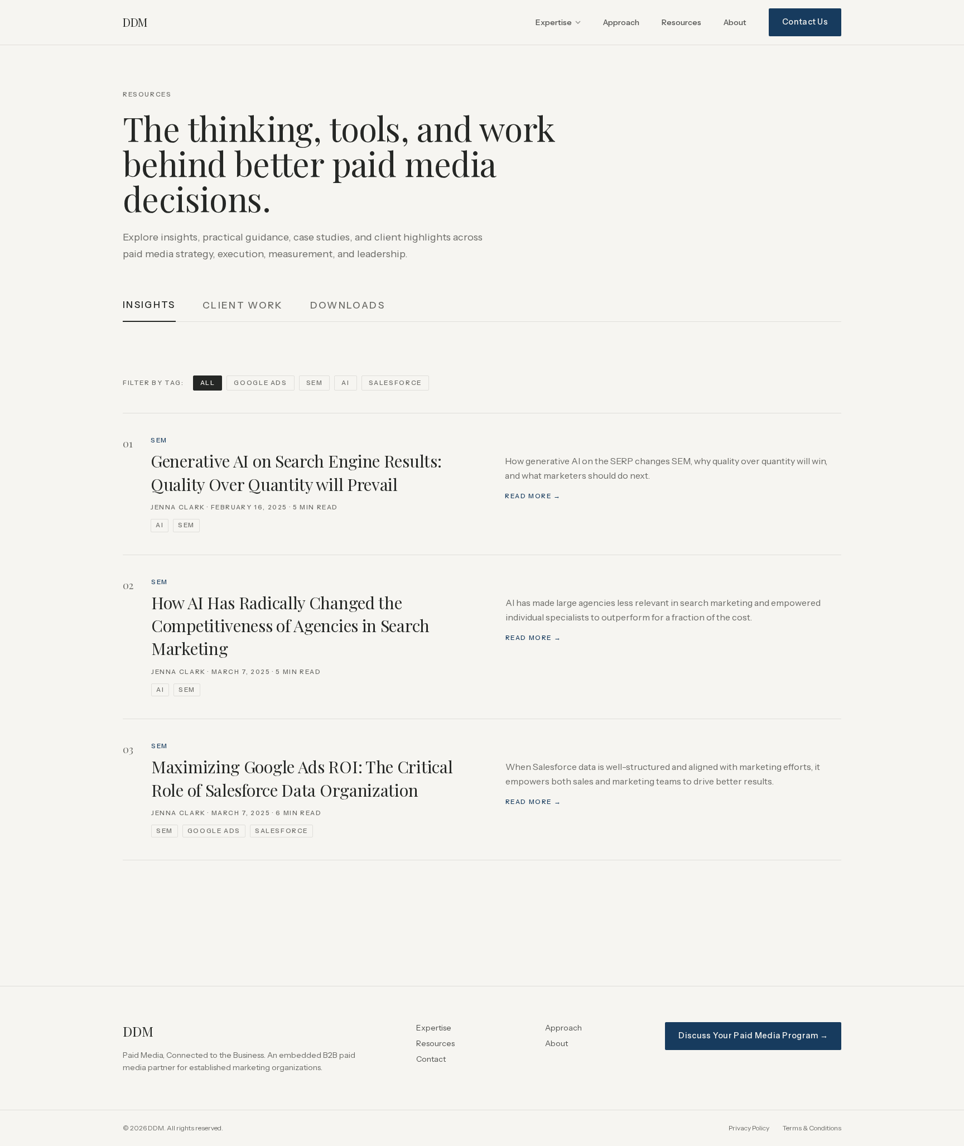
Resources (681, 22)
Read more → (533, 496)
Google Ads (260, 383)
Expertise (554, 22)
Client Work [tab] (243, 305)
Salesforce (395, 383)
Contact (431, 1059)
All (207, 383)
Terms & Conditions (812, 1128)
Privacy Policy (749, 1128)
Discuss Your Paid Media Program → (753, 1036)
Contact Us (805, 22)
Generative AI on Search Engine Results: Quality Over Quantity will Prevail (296, 472)
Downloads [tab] (347, 305)
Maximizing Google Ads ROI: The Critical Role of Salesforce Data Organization (301, 778)
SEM (314, 383)
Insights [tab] (149, 304)
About (735, 22)
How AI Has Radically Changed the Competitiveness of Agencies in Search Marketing (290, 625)
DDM (135, 22)
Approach (621, 22)
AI (345, 383)
